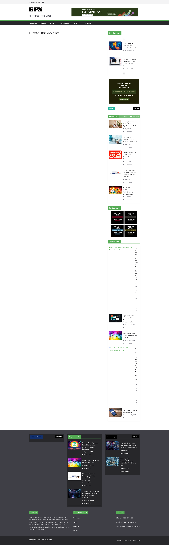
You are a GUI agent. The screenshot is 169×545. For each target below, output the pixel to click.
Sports (76, 23)
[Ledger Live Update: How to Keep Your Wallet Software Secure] (115, 61)
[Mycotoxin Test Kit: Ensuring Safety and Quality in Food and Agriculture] (115, 172)
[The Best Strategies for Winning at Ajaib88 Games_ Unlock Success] (115, 190)
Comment (135, 117)
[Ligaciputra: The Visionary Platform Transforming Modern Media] (115, 322)
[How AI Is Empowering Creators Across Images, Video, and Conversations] (112, 448)
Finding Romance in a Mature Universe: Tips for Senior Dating (130, 124)
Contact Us (119, 540)
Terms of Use (127, 540)
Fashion (43, 23)
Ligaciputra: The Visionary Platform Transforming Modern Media (129, 319)
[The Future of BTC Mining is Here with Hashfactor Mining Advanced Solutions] (74, 497)
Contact (88, 23)
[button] (55, 23)
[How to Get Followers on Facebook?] (115, 414)
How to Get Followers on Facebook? (130, 411)
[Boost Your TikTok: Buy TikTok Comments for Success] (121, 377)
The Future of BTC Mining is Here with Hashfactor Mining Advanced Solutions (90, 494)
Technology (64, 23)
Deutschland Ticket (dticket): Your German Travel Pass (136, 265)
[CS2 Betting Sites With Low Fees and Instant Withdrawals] (115, 45)
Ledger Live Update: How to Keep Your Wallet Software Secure (129, 63)
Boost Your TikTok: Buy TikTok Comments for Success (136, 365)
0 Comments (128, 53)
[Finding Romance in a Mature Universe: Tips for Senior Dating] (115, 124)
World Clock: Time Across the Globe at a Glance (130, 335)
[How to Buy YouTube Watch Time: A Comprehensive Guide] (115, 155)
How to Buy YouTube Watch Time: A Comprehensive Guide (130, 156)
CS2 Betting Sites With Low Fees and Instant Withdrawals (129, 46)
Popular (114, 117)
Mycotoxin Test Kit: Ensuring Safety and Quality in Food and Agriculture (129, 173)
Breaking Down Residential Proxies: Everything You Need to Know (128, 462)
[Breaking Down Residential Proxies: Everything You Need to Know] (112, 465)
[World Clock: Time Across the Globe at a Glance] (115, 338)
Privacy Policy (136, 540)
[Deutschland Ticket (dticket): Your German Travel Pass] (121, 279)
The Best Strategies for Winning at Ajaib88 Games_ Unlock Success (129, 191)
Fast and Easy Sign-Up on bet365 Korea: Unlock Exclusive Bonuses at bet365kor (90, 446)
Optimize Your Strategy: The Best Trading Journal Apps (130, 139)
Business (33, 23)
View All (136, 108)
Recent (125, 117)
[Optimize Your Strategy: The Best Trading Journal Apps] (115, 139)
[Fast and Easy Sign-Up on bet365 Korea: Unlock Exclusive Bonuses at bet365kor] (74, 449)
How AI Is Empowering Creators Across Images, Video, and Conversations (128, 445)
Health (51, 23)
